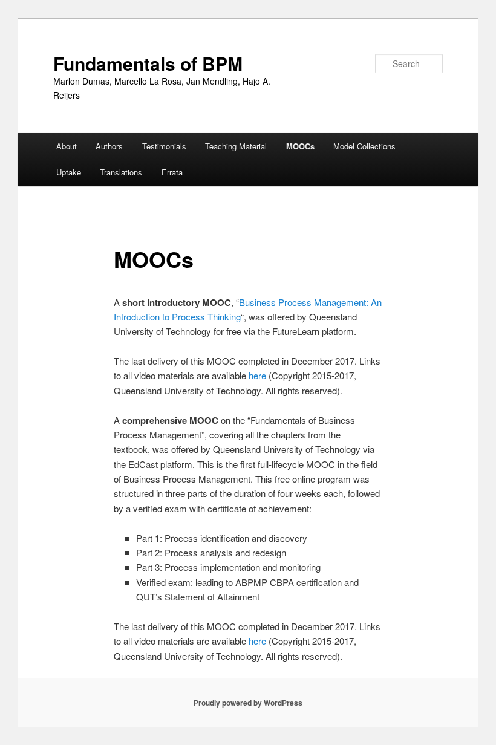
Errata (172, 172)
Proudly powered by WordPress (248, 702)
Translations (121, 172)
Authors (109, 146)
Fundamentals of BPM (148, 63)
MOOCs (300, 146)
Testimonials (164, 146)
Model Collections (364, 146)
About (66, 146)
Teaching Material (236, 146)
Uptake (68, 172)
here (257, 375)
